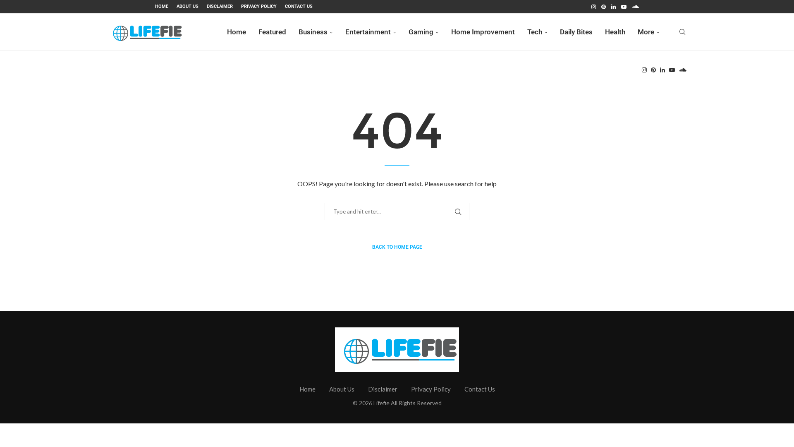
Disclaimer (220, 6)
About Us (187, 6)
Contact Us (299, 6)
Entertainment (368, 32)
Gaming (421, 32)
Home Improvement (483, 32)
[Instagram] (593, 6)
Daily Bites (576, 32)
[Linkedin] (613, 6)
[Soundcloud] (635, 6)
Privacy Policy (259, 6)
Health (615, 32)
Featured (272, 32)
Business (313, 32)
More (646, 32)
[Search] (682, 32)
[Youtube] (624, 6)
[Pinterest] (603, 6)
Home (161, 6)
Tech (534, 32)
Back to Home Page (397, 247)
